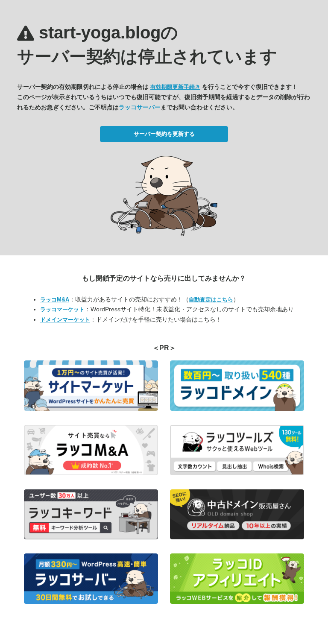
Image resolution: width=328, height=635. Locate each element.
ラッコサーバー (140, 107)
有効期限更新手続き (175, 87)
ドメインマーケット (65, 319)
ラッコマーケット (62, 309)
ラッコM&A (54, 299)
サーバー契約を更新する (164, 134)
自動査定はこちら (211, 299)
